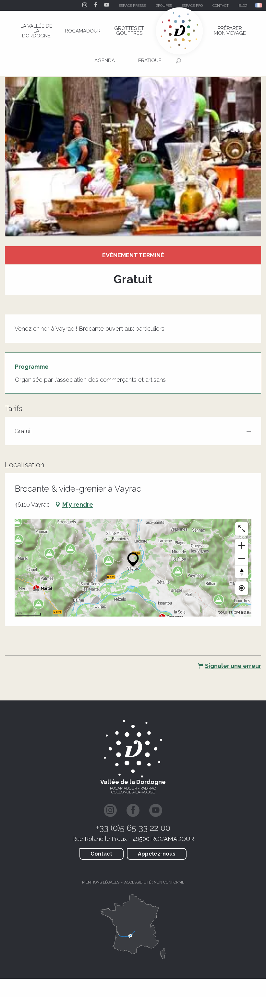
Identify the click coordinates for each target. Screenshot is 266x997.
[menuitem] (36, 31)
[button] (259, 5)
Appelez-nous (156, 854)
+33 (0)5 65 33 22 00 (133, 828)
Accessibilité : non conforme (154, 882)
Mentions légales (100, 882)
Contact (101, 854)
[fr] (259, 5)
